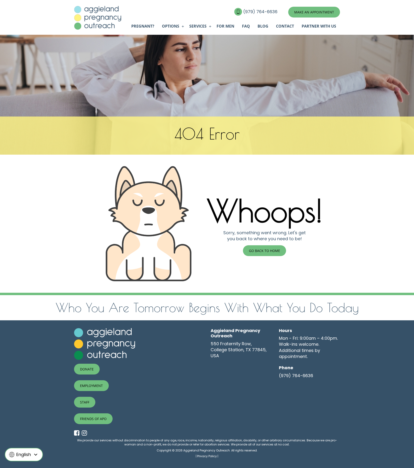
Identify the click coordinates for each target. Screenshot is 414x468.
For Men (225, 26)
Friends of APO (93, 418)
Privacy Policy (207, 456)
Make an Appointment (314, 12)
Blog (263, 26)
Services (198, 26)
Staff (84, 402)
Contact (285, 26)
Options (170, 26)
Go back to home (264, 250)
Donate (87, 369)
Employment (91, 385)
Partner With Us (319, 26)
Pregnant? (142, 26)
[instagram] (85, 433)
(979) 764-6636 (261, 12)
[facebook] (78, 433)
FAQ (246, 26)
